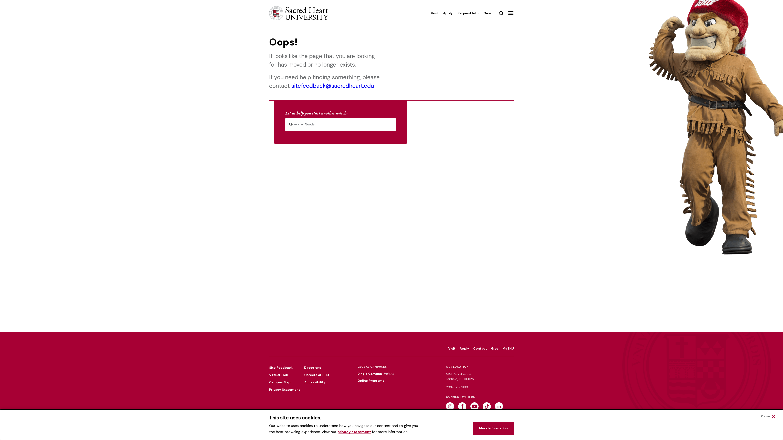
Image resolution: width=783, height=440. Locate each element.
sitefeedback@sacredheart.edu (332, 86)
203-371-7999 (457, 387)
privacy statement (354, 431)
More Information (493, 428)
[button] (511, 13)
